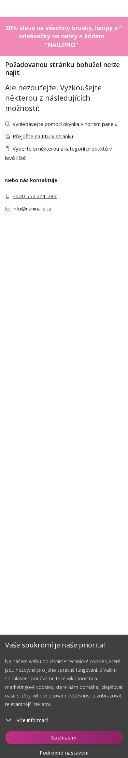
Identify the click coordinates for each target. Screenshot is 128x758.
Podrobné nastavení (64, 752)
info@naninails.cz (32, 208)
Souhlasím (64, 737)
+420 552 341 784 (35, 196)
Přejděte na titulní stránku (43, 136)
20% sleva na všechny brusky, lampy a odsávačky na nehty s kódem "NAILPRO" (61, 36)
